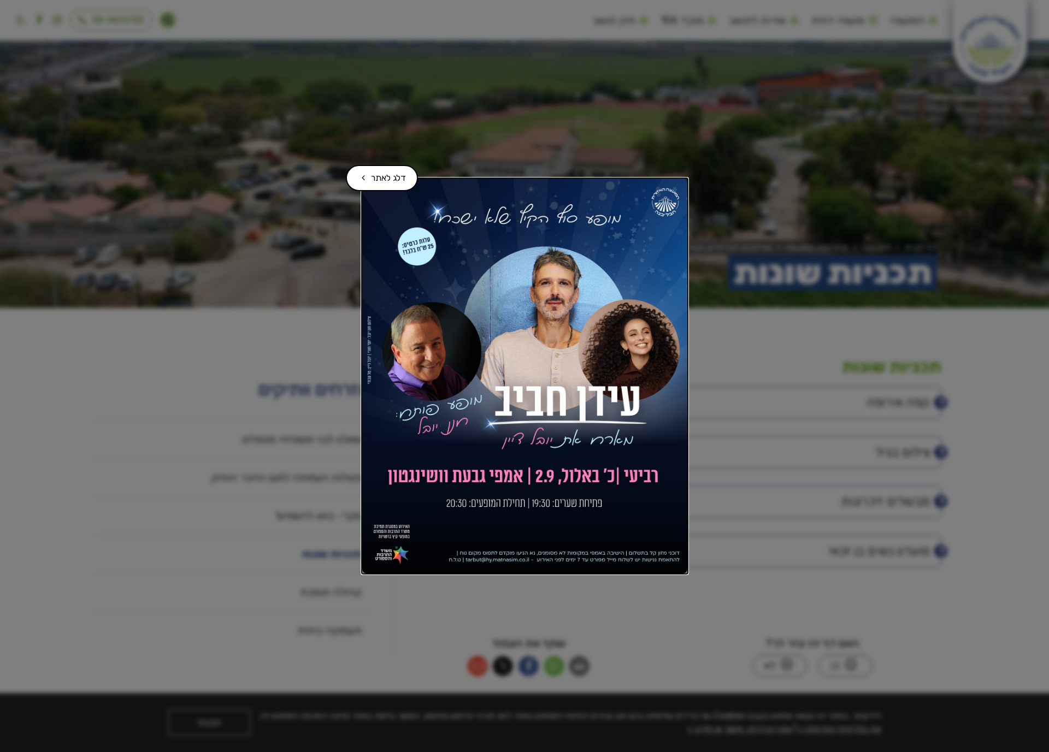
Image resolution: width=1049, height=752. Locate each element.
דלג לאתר (380, 174)
